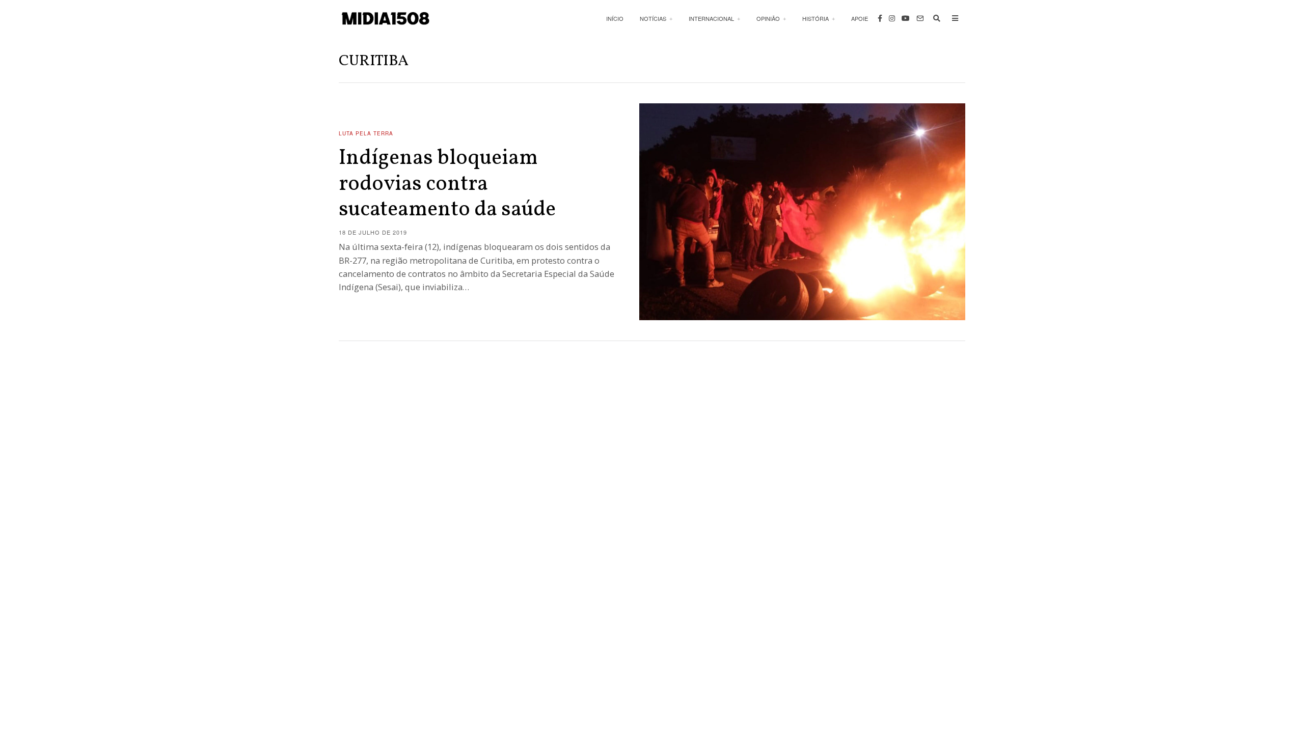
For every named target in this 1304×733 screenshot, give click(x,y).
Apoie (859, 18)
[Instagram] (892, 18)
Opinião (768, 18)
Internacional (711, 18)
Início (614, 18)
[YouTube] (905, 18)
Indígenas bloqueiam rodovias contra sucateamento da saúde (447, 184)
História (815, 18)
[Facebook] (880, 18)
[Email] (920, 18)
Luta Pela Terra (366, 133)
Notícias (653, 18)
